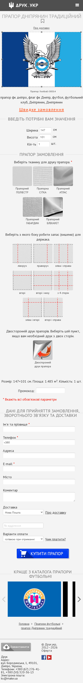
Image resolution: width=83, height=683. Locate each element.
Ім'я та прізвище (16, 424)
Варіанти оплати (15, 534)
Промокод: (26, 391)
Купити (43, 550)
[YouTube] (49, 659)
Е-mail (9, 464)
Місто (7, 477)
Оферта (47, 650)
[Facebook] (44, 659)
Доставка (10, 507)
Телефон (10, 438)
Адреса (8, 451)
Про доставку (41, 28)
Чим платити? (55, 539)
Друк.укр (50, 644)
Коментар (10, 490)
